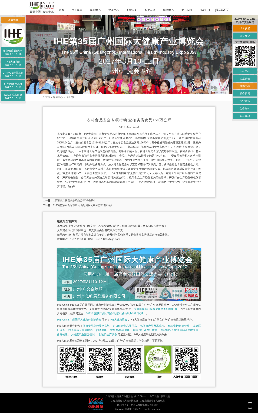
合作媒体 (245, 108)
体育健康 (62, 334)
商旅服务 (132, 10)
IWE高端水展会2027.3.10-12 (13, 96)
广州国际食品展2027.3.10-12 (13, 85)
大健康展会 (116, 400)
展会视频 (245, 116)
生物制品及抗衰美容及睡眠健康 (179, 330)
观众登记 (245, 36)
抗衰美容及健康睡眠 (80, 330)
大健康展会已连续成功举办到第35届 (155, 309)
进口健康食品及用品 (125, 325)
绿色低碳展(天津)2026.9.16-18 (13, 52)
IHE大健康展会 (118, 319)
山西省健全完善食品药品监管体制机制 (74, 200)
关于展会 (77, 10)
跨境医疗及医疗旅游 (145, 330)
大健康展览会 (147, 400)
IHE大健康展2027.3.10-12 (13, 63)
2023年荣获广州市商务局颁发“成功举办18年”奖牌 (115, 313)
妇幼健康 (101, 330)
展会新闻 (245, 93)
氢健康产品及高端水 (152, 325)
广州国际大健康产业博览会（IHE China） (126, 396)
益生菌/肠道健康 (120, 330)
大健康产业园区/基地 (83, 334)
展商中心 (95, 10)
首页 (61, 10)
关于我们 (186, 10)
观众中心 (113, 10)
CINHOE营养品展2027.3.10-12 (13, 74)
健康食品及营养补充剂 (96, 325)
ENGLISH (205, 10)
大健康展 (160, 400)
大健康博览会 (131, 400)
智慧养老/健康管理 (179, 325)
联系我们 (165, 396)
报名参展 (245, 28)
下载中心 (245, 71)
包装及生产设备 (108, 334)
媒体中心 (168, 10)
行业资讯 (70, 97)
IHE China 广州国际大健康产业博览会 (79, 319)
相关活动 (150, 10)
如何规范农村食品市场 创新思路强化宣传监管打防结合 (83, 205)
